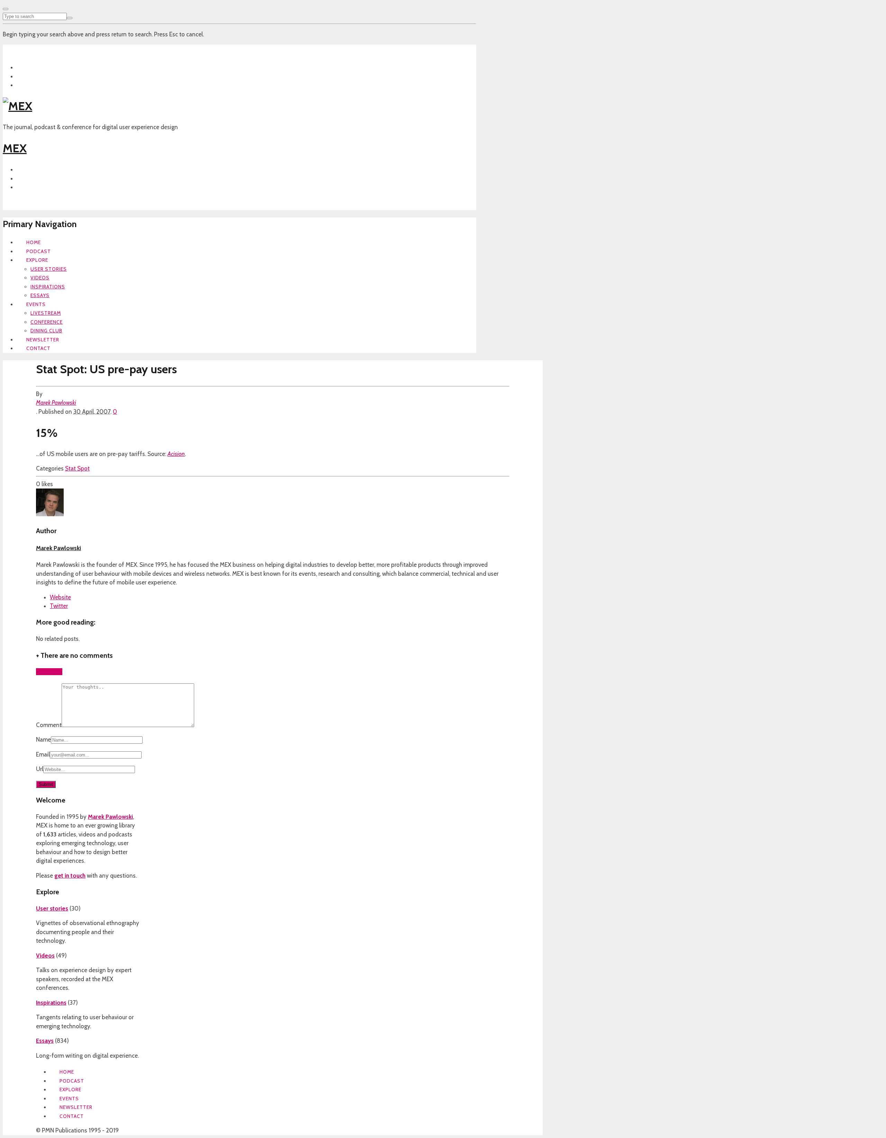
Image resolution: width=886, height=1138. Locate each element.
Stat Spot (77, 468)
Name (43, 739)
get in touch (69, 875)
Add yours (49, 671)
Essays (39, 295)
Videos (39, 278)
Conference (46, 322)
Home (33, 242)
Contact (38, 348)
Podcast (38, 251)
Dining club (46, 331)
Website (60, 597)
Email (43, 754)
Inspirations (47, 287)
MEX (15, 148)
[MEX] (17, 106)
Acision (176, 453)
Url (39, 768)
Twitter (59, 605)
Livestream (45, 313)
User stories (48, 269)
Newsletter (42, 340)
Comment (49, 725)
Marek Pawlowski (56, 402)
